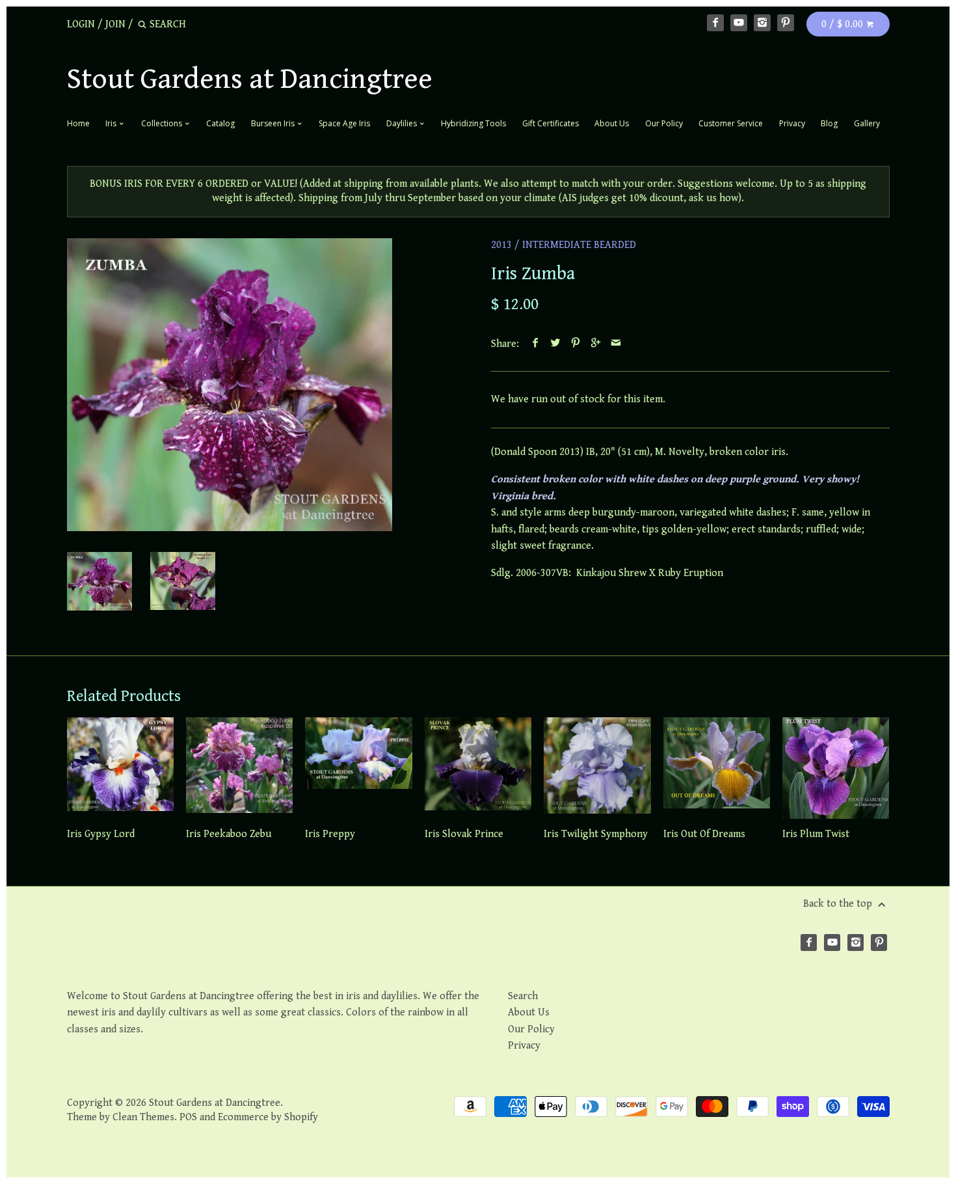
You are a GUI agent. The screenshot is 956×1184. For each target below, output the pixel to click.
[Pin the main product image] (576, 344)
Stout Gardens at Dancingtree (249, 79)
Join (115, 24)
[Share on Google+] (596, 344)
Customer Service (730, 123)
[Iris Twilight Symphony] (597, 768)
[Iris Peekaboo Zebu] (239, 768)
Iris (111, 123)
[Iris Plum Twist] (835, 768)
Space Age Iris (344, 123)
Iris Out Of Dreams (704, 834)
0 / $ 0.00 (843, 24)
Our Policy (664, 123)
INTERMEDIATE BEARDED (579, 245)
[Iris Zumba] (229, 384)
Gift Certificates (550, 123)
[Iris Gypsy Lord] (120, 768)
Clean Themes (143, 1117)
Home (78, 123)
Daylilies (402, 123)
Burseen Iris (274, 123)
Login (81, 24)
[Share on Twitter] (556, 344)
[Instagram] (762, 22)
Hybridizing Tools (473, 123)
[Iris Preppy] (358, 768)
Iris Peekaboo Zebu (228, 834)
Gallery (867, 123)
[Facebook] (715, 22)
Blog (829, 123)
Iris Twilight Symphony (596, 834)
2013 (501, 245)
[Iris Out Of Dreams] (716, 768)
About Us (611, 123)
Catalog (220, 123)
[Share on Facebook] (535, 344)
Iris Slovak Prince (464, 834)
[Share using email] (616, 344)
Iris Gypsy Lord (101, 834)
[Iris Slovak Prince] (478, 768)
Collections (162, 123)
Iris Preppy (330, 834)
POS (188, 1117)
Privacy (792, 123)
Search (523, 996)
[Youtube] (738, 22)
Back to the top (839, 904)
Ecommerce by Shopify (268, 1117)
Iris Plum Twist (815, 834)
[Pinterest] (785, 22)
